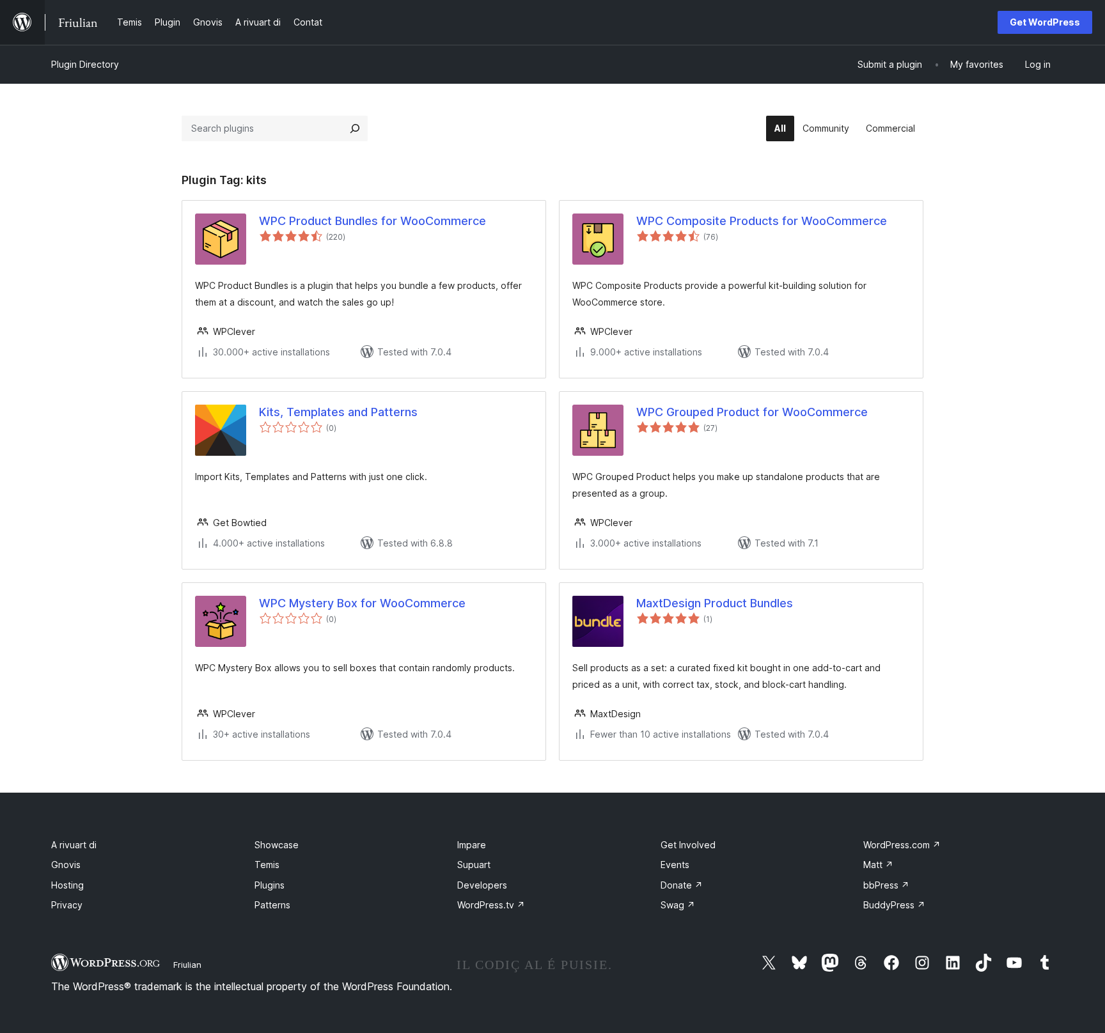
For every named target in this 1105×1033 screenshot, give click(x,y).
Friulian (187, 964)
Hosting (67, 885)
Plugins (270, 885)
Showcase (277, 844)
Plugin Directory (85, 64)
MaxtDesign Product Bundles (714, 603)
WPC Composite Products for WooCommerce (761, 221)
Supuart (473, 864)
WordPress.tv (491, 904)
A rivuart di (74, 844)
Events (675, 864)
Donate (682, 885)
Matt (878, 864)
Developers (482, 885)
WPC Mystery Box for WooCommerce (362, 603)
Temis (267, 864)
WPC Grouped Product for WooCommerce (752, 412)
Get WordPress (1045, 22)
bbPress (886, 885)
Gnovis (66, 864)
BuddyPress (894, 904)
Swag (678, 904)
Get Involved (688, 844)
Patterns (272, 904)
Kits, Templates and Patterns (338, 412)
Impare (471, 844)
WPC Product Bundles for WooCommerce (372, 221)
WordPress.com (902, 844)
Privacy (66, 904)
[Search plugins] (355, 128)
